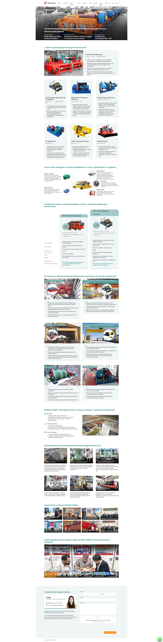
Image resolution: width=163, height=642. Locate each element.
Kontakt (84, 3)
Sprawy (90, 3)
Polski (117, 3)
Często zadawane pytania (101, 4)
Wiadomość (82, 603)
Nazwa (81, 591)
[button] (117, 558)
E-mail (81, 597)
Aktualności (96, 4)
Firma (79, 3)
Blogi (110, 3)
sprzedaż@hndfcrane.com (57, 605)
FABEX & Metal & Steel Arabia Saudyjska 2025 (58, 547)
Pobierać (106, 3)
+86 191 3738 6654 (57, 603)
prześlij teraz (110, 632)
